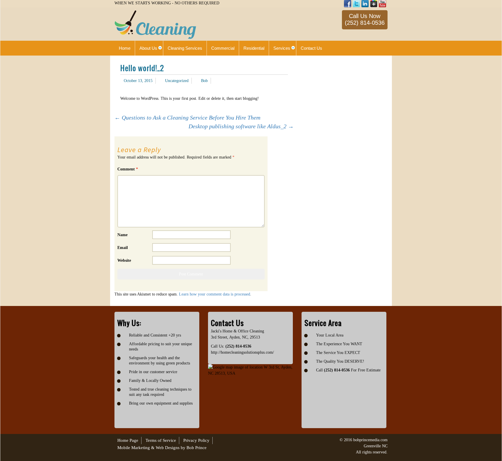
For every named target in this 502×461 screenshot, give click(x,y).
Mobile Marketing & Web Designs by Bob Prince (162, 447)
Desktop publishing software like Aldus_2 (241, 126)
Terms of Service (161, 440)
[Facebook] (347, 3)
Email (122, 247)
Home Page (127, 440)
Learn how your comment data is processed (214, 294)
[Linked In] (365, 3)
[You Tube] (382, 3)
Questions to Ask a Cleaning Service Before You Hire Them (187, 117)
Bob (204, 81)
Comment (127, 169)
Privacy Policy (196, 440)
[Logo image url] (155, 24)
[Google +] (373, 3)
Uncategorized (177, 81)
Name (122, 235)
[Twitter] (356, 3)
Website (124, 260)
